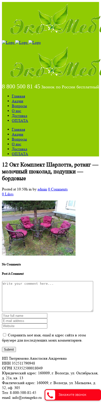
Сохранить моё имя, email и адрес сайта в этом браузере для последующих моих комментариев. (44, 337)
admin (42, 189)
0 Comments (58, 189)
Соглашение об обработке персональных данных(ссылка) (50, 406)
